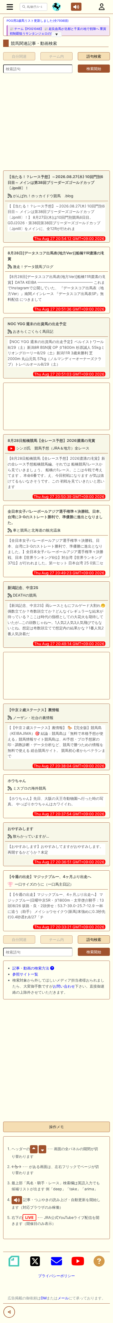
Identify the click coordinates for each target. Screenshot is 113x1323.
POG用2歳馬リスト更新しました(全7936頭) (38, 21)
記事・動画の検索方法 (31, 968)
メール (63, 1298)
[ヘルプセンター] (99, 1261)
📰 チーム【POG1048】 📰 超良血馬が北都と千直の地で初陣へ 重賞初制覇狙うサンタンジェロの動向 (58, 31)
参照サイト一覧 (25, 974)
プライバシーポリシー (56, 1275)
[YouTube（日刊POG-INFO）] (77, 1261)
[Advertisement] (56, 121)
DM (44, 1298)
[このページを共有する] (9, 1312)
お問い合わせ (64, 986)
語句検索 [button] (93, 56)
